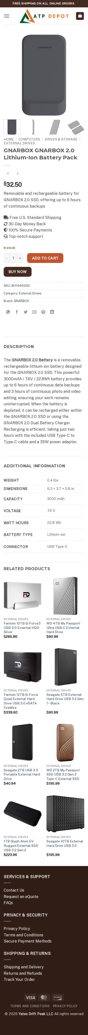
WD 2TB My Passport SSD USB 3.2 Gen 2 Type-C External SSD (63, 774)
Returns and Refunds (23, 973)
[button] (7, 16)
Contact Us (14, 890)
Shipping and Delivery (24, 967)
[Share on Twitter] (26, 312)
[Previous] (11, 75)
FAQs (8, 902)
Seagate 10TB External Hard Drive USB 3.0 (64, 843)
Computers (29, 139)
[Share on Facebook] (17, 312)
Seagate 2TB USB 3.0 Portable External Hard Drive (22, 774)
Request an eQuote (21, 896)
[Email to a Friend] (35, 312)
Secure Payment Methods (28, 941)
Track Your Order (19, 979)
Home (9, 139)
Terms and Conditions (23, 935)
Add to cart (45, 258)
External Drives (19, 143)
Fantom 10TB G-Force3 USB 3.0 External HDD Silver (22, 627)
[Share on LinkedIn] (52, 312)
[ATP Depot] (44, 16)
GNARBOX (21, 301)
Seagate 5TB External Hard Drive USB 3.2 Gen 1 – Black (65, 699)
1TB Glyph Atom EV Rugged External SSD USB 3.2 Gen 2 (21, 845)
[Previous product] (17, 174)
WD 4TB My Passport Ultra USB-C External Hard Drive (63, 627)
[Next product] (8, 174)
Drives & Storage (61, 139)
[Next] (76, 75)
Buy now (18, 271)
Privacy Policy (17, 928)
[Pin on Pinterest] (43, 312)
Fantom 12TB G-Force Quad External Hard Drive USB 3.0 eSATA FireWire (21, 701)
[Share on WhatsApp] (8, 312)
